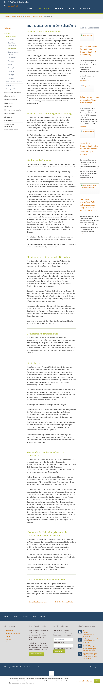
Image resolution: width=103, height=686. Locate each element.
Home (6, 616)
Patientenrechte (37, 16)
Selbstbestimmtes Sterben (13, 53)
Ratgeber (20, 16)
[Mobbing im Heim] (87, 134)
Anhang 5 (11, 74)
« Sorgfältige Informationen (37, 602)
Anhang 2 (11, 64)
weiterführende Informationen (9, 125)
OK (97, 681)
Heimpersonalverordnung (14, 82)
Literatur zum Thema (11, 130)
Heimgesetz (10, 85)
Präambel (11, 39)
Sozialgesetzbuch (11, 89)
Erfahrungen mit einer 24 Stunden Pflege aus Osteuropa (89, 100)
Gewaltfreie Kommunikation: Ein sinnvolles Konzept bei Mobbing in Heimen (89, 148)
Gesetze (27, 16)
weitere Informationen (84, 681)
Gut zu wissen (8, 120)
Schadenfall (11, 57)
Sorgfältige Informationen (12, 44)
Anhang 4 (11, 71)
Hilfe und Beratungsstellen (12, 110)
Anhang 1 (11, 61)
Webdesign (93, 667)
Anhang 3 (11, 68)
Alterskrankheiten (9, 96)
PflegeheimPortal (9, 16)
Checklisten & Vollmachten (12, 92)
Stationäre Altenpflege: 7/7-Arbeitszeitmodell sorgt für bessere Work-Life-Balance (88, 205)
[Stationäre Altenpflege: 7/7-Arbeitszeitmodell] (89, 188)
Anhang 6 (11, 78)
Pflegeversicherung (10, 99)
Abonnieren (59, 651)
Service (25, 616)
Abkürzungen (8, 117)
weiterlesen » (84, 80)
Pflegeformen (8, 103)
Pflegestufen (8, 106)
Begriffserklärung (9, 113)
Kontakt (42, 616)
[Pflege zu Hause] (87, 88)
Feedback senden (36, 654)
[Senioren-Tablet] (87, 37)
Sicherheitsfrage (58, 642)
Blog (34, 616)
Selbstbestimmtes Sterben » (65, 602)
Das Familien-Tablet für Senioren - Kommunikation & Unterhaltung (90, 633)
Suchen (97, 9)
